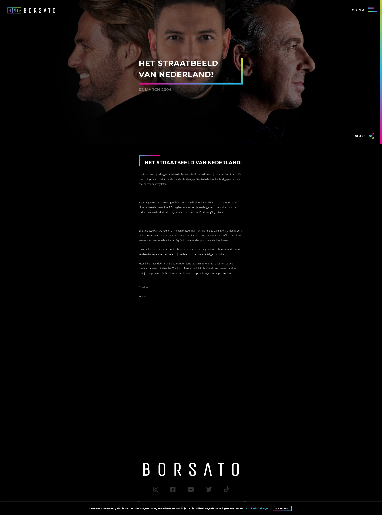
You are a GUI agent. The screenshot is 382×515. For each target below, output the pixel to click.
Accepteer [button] (281, 508)
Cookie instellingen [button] (257, 508)
